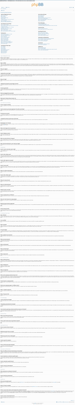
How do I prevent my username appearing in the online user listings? (9, 25)
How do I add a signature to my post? (5, 35)
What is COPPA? (3, 16)
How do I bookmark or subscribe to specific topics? (44, 39)
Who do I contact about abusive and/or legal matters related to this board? (47, 49)
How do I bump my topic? (4, 43)
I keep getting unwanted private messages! (43, 24)
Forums (3, 7)
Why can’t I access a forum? (4, 38)
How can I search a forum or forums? (43, 32)
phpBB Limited (21, 382)
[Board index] (37, 4)
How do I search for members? (42, 34)
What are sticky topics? (4, 51)
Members (8, 7)
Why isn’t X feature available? (42, 48)
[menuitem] (70, 7)
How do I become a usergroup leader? (43, 18)
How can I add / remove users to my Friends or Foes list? (45, 29)
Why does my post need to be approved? (6, 42)
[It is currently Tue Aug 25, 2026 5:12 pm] (73, 10)
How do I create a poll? (4, 36)
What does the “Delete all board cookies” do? (6, 21)
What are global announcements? (5, 49)
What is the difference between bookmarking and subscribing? (46, 38)
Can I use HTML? (3, 47)
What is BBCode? (3, 46)
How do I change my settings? (5, 24)
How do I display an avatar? (4, 29)
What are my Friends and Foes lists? (43, 28)
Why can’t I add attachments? (5, 39)
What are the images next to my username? (6, 28)
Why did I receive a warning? (4, 40)
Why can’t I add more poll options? (5, 37)
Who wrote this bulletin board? (42, 47)
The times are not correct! (4, 26)
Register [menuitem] (73, 7)
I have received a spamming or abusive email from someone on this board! (47, 25)
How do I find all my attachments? (42, 44)
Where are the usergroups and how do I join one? (44, 17)
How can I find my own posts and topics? (43, 35)
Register (5, 8)
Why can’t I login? (3, 18)
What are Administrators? (41, 15)
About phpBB (54, 382)
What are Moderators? (41, 16)
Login (2, 8)
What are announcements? (4, 50)
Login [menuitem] (71, 7)
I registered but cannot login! (4, 17)
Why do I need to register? (4, 15)
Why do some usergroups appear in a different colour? (45, 19)
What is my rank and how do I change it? (6, 30)
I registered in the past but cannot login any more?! (7, 19)
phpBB (4, 124)
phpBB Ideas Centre (34, 386)
